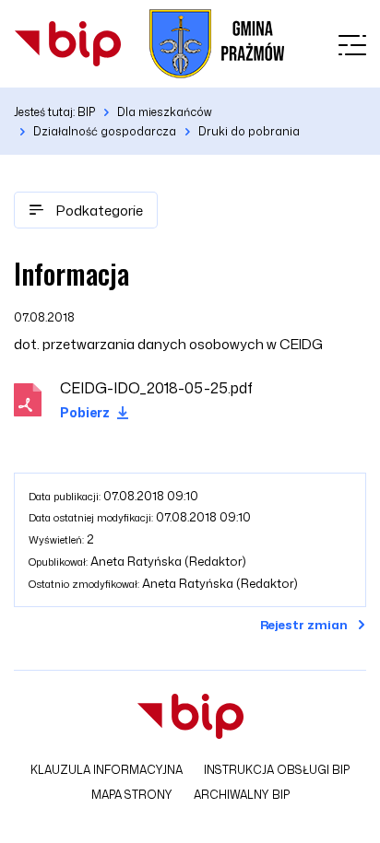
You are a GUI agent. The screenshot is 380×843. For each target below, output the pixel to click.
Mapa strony (131, 794)
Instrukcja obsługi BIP (277, 770)
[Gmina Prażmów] (68, 43)
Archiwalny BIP (242, 794)
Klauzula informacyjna (106, 770)
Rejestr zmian (304, 624)
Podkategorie (98, 210)
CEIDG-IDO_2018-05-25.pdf (156, 388)
